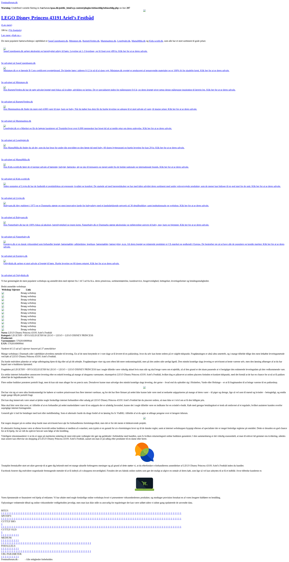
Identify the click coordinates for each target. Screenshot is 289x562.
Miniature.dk (75, 41)
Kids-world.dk (156, 41)
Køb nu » (16, 35)
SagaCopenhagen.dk (58, 41)
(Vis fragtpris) (15, 30)
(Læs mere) (6, 25)
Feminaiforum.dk (9, 2)
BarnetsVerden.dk (90, 41)
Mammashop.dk (108, 41)
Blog (22, 559)
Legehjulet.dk (123, 41)
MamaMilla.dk (139, 41)
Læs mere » (6, 35)
